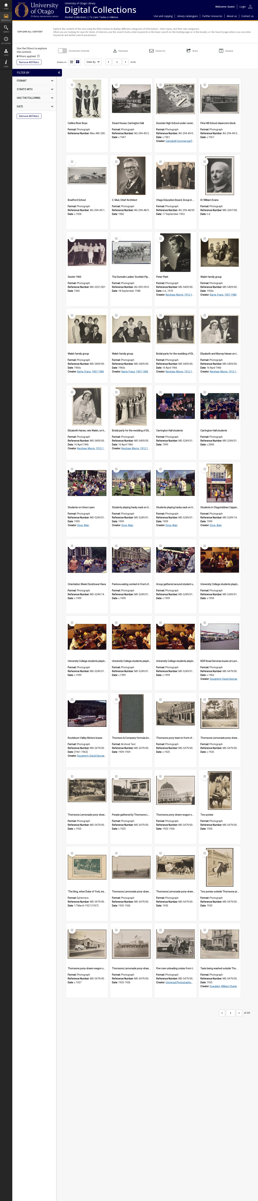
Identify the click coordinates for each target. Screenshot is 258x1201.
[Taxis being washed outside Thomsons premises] (219, 944)
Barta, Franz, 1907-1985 (223, 294)
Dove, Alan (83, 525)
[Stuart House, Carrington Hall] (131, 99)
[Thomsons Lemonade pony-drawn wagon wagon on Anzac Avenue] (131, 867)
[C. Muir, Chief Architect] (131, 175)
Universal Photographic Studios (183, 982)
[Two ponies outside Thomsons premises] (219, 867)
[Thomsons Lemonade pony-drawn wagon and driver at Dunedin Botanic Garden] (87, 790)
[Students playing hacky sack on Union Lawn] (131, 483)
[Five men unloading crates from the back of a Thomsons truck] (175, 944)
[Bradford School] (87, 175)
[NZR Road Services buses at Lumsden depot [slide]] (219, 637)
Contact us (247, 16)
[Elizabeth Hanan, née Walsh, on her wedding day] (87, 406)
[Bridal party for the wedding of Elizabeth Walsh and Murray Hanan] (175, 329)
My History (6, 43)
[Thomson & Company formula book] (131, 713)
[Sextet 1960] (87, 252)
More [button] (6, 66)
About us (232, 16)
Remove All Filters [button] (29, 62)
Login (6, 55)
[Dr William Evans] (219, 175)
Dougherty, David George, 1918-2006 (230, 679)
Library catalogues (187, 16)
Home (6, 9)
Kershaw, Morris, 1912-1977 (181, 294)
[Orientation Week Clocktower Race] (87, 560)
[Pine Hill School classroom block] (219, 99)
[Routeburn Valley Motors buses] (87, 713)
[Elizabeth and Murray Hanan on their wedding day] (219, 329)
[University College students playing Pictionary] (219, 560)
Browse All (6, 20)
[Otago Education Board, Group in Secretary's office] (175, 175)
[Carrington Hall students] (175, 406)
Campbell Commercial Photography (185, 141)
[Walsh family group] (219, 252)
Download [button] (120, 50)
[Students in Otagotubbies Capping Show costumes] (219, 483)
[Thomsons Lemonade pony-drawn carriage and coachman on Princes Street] (175, 867)
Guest (231, 6)
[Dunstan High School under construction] (175, 99)
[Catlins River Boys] (87, 99)
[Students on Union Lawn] (87, 483)
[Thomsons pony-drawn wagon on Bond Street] (87, 944)
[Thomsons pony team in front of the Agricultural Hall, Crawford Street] (175, 713)
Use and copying (163, 16)
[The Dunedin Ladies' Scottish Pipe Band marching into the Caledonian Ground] (131, 252)
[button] (157, 51)
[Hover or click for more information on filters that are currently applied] (38, 56)
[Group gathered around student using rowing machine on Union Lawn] (175, 560)
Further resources (212, 16)
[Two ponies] (219, 790)
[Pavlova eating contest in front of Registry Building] (131, 560)
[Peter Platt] (175, 252)
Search (6, 32)
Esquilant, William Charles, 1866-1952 (230, 986)
